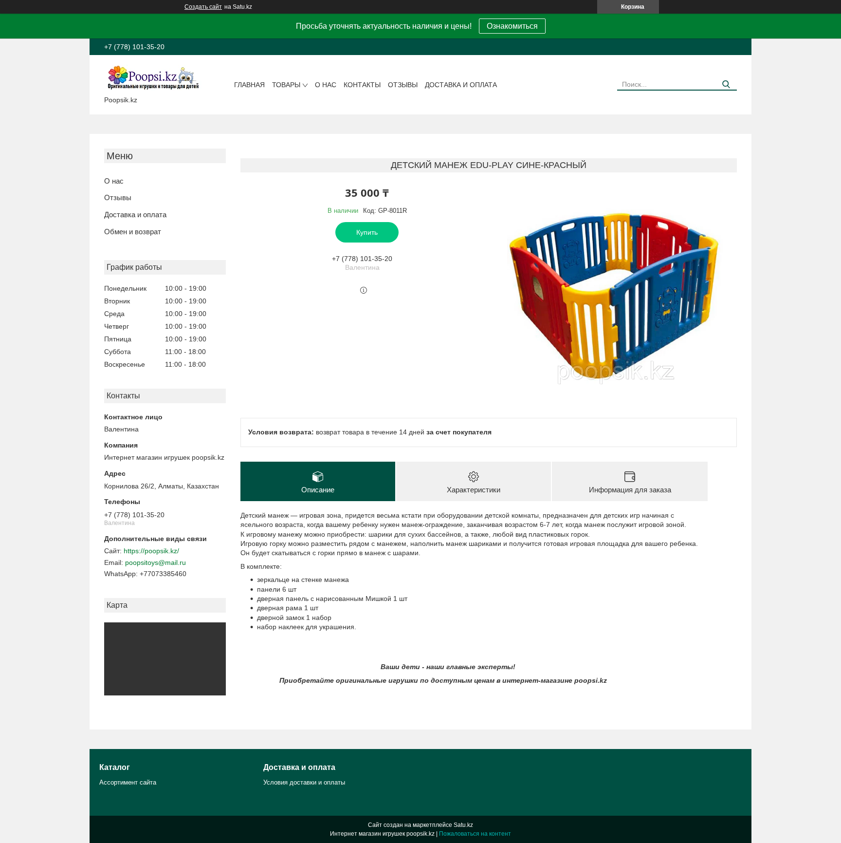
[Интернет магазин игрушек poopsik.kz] (152, 77)
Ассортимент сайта (127, 782)
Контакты (362, 85)
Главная (249, 85)
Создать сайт (203, 6)
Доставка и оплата (461, 85)
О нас (325, 85)
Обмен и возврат (132, 231)
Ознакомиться (512, 26)
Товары (286, 85)
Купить (367, 232)
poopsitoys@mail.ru (155, 562)
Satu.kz (463, 825)
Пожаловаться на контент (475, 833)
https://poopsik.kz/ (151, 551)
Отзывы (403, 85)
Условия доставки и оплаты (304, 782)
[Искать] (726, 84)
